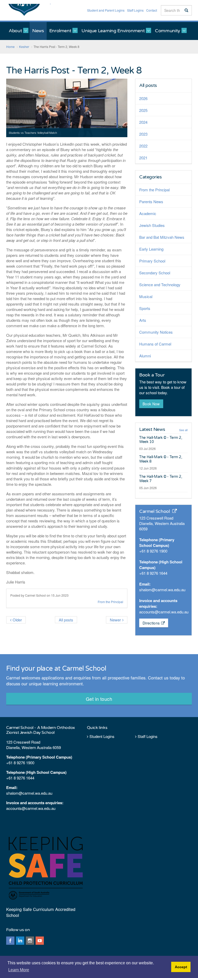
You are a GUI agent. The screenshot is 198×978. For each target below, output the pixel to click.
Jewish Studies (152, 225)
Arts (142, 320)
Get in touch (99, 698)
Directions (151, 623)
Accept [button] (181, 967)
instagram (30, 940)
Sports (144, 308)
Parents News (151, 201)
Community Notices (156, 332)
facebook (10, 940)
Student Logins (101, 736)
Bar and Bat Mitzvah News (161, 237)
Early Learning (151, 249)
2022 (143, 146)
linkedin (20, 940)
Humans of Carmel (155, 344)
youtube (40, 940)
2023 (143, 134)
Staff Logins (135, 10)
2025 (143, 110)
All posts (148, 85)
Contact (151, 10)
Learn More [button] (18, 970)
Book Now (151, 403)
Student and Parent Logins (106, 10)
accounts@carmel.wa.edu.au (163, 611)
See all (183, 430)
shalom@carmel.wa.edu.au (162, 589)
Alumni (145, 355)
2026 (143, 98)
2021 (143, 157)
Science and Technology (159, 284)
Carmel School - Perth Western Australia (28, 10)
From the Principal (110, 601)
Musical (145, 296)
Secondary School (154, 272)
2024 (143, 122)
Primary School (152, 261)
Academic (147, 213)
